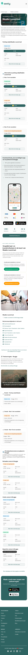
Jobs (2, 634)
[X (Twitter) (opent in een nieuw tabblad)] (11, 651)
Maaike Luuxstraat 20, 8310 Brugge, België (12, 22)
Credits (16, 634)
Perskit (2, 639)
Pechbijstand (4, 623)
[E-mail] (20, 651)
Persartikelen (4, 636)
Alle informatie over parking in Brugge (9, 365)
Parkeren (3, 615)
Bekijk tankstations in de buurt (11, 283)
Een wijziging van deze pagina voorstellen (14, 571)
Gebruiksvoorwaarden (20, 631)
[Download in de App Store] (8, 223)
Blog (16, 623)
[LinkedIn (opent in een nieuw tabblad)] (17, 651)
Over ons (3, 631)
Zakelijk (3, 625)
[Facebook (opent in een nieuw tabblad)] (8, 651)
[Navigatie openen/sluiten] (26, 4)
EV (1, 620)
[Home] (5, 4)
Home (2, 613)
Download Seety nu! (14, 235)
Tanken (3, 618)
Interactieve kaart (19, 613)
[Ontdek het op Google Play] (21, 223)
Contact (3, 641)
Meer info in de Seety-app (14, 63)
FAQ (16, 615)
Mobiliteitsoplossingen (20, 620)
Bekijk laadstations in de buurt (11, 269)
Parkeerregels (4, 11)
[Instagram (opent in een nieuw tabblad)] (14, 651)
